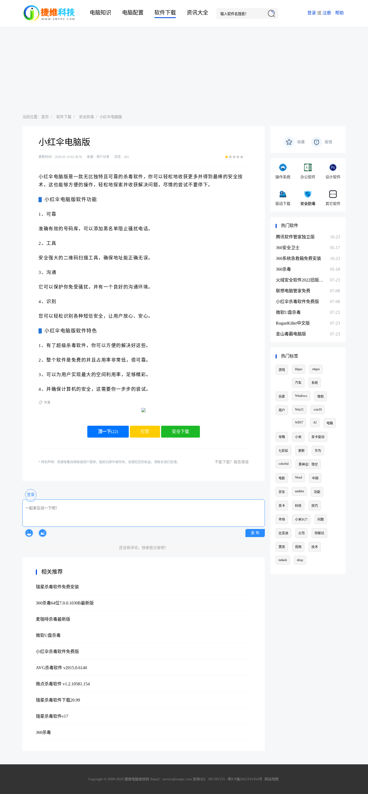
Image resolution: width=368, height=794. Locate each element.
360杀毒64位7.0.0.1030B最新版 (65, 603)
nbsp (300, 560)
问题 (320, 519)
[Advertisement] (184, 67)
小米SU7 (301, 519)
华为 (318, 451)
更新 (301, 451)
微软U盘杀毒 (48, 635)
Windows (301, 396)
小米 (298, 437)
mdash (283, 560)
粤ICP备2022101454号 (245, 779)
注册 (326, 13)
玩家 (282, 396)
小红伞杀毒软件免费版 (57, 651)
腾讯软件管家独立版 (295, 237)
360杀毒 (43, 732)
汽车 (298, 383)
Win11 (299, 409)
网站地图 (272, 779)
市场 (282, 519)
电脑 (330, 423)
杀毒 (47, 402)
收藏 (301, 142)
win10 (318, 409)
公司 (301, 533)
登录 (311, 13)
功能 (317, 492)
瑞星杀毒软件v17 (52, 716)
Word (298, 477)
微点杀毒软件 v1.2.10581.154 (63, 684)
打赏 (145, 431)
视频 (298, 547)
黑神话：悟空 (308, 464)
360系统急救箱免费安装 (298, 258)
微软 (320, 396)
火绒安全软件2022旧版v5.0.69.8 (300, 280)
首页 (45, 117)
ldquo (298, 369)
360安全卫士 (288, 247)
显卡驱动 (317, 437)
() (108, 431)
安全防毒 (86, 117)
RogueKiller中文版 (293, 323)
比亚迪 (283, 533)
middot (299, 491)
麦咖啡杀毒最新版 (53, 619)
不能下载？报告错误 (232, 462)
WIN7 (299, 422)
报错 (328, 142)
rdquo (316, 369)
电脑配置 (133, 13)
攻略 (282, 437)
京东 (282, 492)
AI (315, 422)
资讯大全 (197, 13)
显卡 (282, 506)
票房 (282, 547)
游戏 (282, 370)
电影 (282, 478)
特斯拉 (319, 533)
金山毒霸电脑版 (291, 334)
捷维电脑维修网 (49, 13)
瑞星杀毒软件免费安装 (57, 587)
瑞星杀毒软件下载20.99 (58, 700)
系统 (314, 383)
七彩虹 (283, 451)
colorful (284, 464)
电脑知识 (100, 13)
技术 (314, 547)
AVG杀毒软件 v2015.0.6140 (61, 667)
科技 (298, 506)
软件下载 (165, 13)
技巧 (314, 506)
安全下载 (180, 431)
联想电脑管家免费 (293, 290)
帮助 (339, 13)
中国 (315, 478)
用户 (282, 410)
